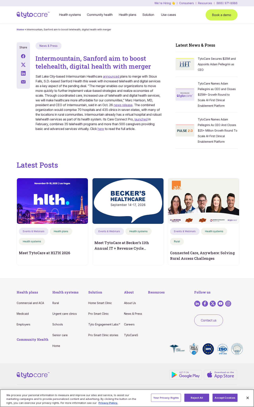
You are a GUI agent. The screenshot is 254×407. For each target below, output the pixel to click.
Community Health (32, 339)
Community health (100, 15)
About (129, 292)
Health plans (127, 15)
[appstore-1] (220, 374)
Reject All (197, 397)
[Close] (247, 398)
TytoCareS (131, 335)
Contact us (208, 320)
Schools (57, 324)
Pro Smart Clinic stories (103, 335)
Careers (129, 324)
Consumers (186, 3)
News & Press (133, 313)
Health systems (70, 15)
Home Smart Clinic (100, 303)
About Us (130, 303)
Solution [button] (148, 15)
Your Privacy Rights (166, 397)
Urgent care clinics (64, 313)
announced (111, 76)
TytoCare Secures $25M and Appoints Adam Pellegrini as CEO (217, 64)
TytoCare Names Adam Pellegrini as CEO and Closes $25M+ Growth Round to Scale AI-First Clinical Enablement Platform (217, 94)
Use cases (168, 15)
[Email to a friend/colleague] (23, 81)
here (101, 129)
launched (141, 119)
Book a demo (221, 15)
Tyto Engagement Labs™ (104, 324)
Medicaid (23, 313)
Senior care (60, 335)
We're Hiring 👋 (164, 3)
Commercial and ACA (30, 303)
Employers (23, 324)
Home (20, 29)
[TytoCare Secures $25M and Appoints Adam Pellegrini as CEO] (187, 63)
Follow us (202, 292)
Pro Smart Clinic (98, 313)
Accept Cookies (225, 397)
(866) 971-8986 (227, 3)
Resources (205, 3)
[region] (127, 398)
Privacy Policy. (108, 402)
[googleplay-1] (185, 374)
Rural (55, 303)
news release (123, 105)
